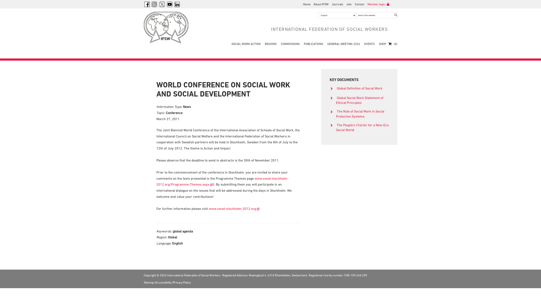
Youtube (170, 4)
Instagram (154, 4)
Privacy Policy (182, 282)
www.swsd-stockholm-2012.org (232, 208)
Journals (337, 4)
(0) (395, 44)
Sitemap (149, 282)
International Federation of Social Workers (169, 27)
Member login (376, 4)
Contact (359, 4)
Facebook (147, 4)
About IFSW (321, 4)
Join (349, 4)
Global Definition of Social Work (359, 88)
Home (306, 4)
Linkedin (177, 4)
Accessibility (164, 282)
